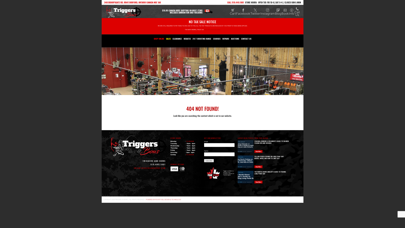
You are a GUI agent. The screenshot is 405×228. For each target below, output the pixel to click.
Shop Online (159, 38)
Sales (168, 38)
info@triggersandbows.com (150, 168)
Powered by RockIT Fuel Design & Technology (163, 200)
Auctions (235, 38)
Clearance (177, 38)
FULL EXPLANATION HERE (212, 29)
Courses (216, 38)
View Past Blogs (261, 138)
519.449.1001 (158, 164)
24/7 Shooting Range (202, 38)
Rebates (187, 38)
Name (206, 151)
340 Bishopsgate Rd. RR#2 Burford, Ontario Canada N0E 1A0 (132, 2)
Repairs (225, 38)
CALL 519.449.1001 (235, 2)
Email (206, 142)
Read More (258, 151)
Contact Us (246, 38)
